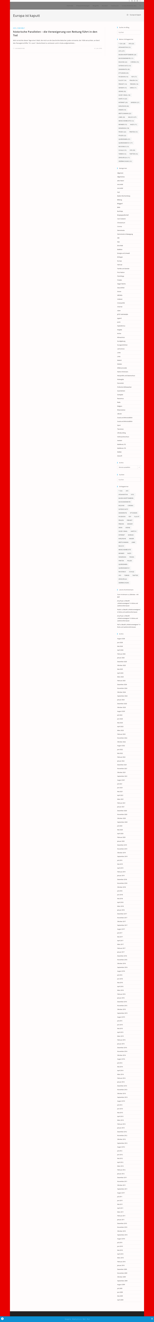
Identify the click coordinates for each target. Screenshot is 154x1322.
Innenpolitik (121, 303)
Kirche (119, 333)
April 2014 (120, 1070)
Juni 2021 (120, 788)
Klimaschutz (121, 337)
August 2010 (121, 1239)
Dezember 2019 (122, 845)
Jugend (119, 318)
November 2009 (122, 1273)
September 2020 (122, 822)
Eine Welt (21, 28)
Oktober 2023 (121, 707)
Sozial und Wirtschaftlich (124, 418)
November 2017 (122, 918)
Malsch (132, 117)
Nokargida (124, 128)
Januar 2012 (120, 1174)
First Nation (121, 272)
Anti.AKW (120, 184)
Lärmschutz (121, 349)
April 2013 (120, 1116)
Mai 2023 (120, 723)
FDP (134, 77)
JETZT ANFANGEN (122, 314)
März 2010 (120, 1258)
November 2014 (122, 1051)
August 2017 (121, 929)
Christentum (121, 223)
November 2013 (122, 1090)
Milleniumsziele (122, 368)
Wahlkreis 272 (121, 444)
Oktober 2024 (121, 692)
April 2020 (120, 833)
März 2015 (120, 1036)
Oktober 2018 (121, 887)
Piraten (133, 132)
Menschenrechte (126, 121)
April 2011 (120, 1208)
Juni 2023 (120, 719)
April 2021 (120, 795)
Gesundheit (120, 288)
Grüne (119, 291)
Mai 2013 (120, 1113)
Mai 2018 (120, 898)
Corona (135, 62)
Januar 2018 (120, 910)
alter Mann (120, 181)
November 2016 (122, 960)
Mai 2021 (120, 791)
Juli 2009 (119, 1288)
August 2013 (121, 1101)
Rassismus (124, 146)
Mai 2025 (120, 669)
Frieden (134, 84)
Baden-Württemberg (127, 55)
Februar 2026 (121, 654)
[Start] (127, 15)
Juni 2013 (120, 1109)
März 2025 (120, 677)
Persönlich (120, 383)
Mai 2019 (120, 864)
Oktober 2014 (121, 1055)
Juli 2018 (119, 891)
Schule (122, 150)
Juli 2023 (119, 715)
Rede (118, 402)
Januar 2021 (120, 807)
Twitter (133, 154)
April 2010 (120, 1254)
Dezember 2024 (122, 684)
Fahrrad (119, 265)
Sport (119, 425)
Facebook (123, 77)
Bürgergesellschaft (123, 215)
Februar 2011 (121, 1216)
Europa (119, 261)
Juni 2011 (120, 1200)
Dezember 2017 (122, 914)
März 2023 (120, 730)
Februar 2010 (121, 1262)
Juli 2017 (119, 933)
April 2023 (120, 726)
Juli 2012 (119, 1151)
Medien (119, 364)
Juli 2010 (119, 1242)
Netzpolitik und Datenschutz (126, 376)
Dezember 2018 (122, 879)
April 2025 (120, 673)
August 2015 (121, 1017)
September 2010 (122, 1235)
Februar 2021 (121, 803)
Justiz (118, 322)
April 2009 (120, 1300)
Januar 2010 (120, 1265)
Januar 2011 (120, 1220)
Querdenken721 (126, 143)
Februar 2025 (121, 681)
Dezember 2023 (122, 704)
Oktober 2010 (121, 1231)
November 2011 (122, 1181)
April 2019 (120, 868)
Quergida (120, 395)
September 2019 (122, 856)
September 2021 (122, 776)
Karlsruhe (124, 106)
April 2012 (120, 1162)
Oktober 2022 (121, 742)
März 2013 (120, 1120)
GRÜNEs (119, 295)
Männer (123, 124)
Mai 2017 (120, 937)
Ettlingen (124, 73)
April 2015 (120, 1032)
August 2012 (121, 1147)
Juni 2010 (120, 1246)
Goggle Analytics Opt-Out (77, 1319)
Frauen (133, 80)
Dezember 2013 (122, 1086)
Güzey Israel (124, 95)
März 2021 (120, 799)
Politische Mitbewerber (124, 387)
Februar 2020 (121, 837)
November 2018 (122, 883)
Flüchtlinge (120, 276)
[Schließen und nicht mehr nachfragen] (152, 1319)
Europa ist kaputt (135, 15)
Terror (122, 154)
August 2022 (121, 746)
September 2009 (122, 1281)
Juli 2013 (119, 1105)
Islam (119, 311)
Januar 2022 (120, 761)
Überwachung (125, 161)
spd (132, 150)
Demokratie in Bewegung (125, 234)
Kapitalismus (121, 326)
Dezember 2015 (122, 1002)
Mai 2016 (120, 982)
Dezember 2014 (122, 1048)
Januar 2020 (120, 841)
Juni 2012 (120, 1155)
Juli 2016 (119, 975)
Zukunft (119, 456)
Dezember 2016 (122, 956)
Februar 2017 (121, 948)
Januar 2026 (120, 658)
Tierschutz (120, 429)
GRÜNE (122, 91)
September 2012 (122, 1143)
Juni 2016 (120, 979)
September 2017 (122, 925)
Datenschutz (125, 66)
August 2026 (121, 639)
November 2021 (122, 768)
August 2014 (121, 1059)
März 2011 (120, 1212)
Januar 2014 (120, 1082)
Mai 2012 (120, 1158)
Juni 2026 (120, 642)
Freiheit (123, 84)
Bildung (123, 62)
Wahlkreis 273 (121, 448)
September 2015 (122, 1013)
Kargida (135, 102)
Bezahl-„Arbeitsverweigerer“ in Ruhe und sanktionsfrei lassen (127, 603)
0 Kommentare (20, 48)
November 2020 (122, 814)
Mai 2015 (120, 1028)
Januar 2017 (120, 952)
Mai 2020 (120, 830)
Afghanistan (125, 47)
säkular (119, 414)
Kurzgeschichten (122, 345)
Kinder (122, 110)
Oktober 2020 (121, 818)
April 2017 (120, 940)
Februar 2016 (121, 994)
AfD (131, 44)
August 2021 (121, 780)
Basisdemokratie (126, 58)
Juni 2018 (120, 895)
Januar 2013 (120, 1128)
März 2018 (120, 906)
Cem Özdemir (121, 219)
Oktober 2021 (121, 772)
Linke (122, 117)
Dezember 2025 (122, 662)
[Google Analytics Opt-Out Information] (2, 1319)
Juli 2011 (119, 1197)
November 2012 (122, 1135)
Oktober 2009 (121, 1277)
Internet (123, 102)
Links (118, 356)
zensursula (124, 157)
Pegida (122, 132)
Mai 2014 (120, 1067)
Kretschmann (125, 113)
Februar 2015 (121, 1040)
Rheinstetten (121, 410)
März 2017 (120, 944)
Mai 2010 (120, 1250)
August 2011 (121, 1193)
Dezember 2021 (122, 765)
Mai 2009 (120, 1296)
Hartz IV (123, 99)
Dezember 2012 (122, 1132)
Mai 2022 (120, 753)
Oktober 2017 (121, 921)
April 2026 (120, 650)
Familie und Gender (123, 269)
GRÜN (133, 88)
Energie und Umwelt (123, 253)
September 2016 (122, 967)
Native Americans (122, 372)
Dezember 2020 (122, 811)
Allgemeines (121, 177)
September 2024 (122, 696)
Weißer (119, 452)
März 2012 (120, 1166)
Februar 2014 (121, 1078)
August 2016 (121, 971)
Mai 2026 (120, 646)
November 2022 (122, 738)
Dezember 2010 (122, 1223)
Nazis (133, 124)
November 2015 (122, 1005)
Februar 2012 (121, 1170)
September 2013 (122, 1097)
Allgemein (120, 173)
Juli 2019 (119, 860)
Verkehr (119, 440)
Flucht (122, 80)
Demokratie (124, 69)
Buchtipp (120, 211)
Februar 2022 (121, 757)
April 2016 (120, 986)
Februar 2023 (121, 734)
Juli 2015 (119, 1021)
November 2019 (122, 849)
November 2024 (122, 688)
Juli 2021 (119, 784)
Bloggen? (120, 203)
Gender (123, 88)
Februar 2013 (121, 1124)
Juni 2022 (120, 749)
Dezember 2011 (122, 1177)
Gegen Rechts (121, 284)
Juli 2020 (119, 826)
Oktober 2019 (121, 853)
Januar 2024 (120, 700)
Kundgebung (121, 341)
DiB (118, 238)
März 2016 (120, 990)
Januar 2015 (120, 1044)
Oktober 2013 (121, 1093)
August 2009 (121, 1284)
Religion (119, 406)
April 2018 (120, 902)
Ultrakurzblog (121, 433)
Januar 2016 (120, 998)
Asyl (14, 28)
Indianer (119, 299)
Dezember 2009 (122, 1269)
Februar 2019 (121, 872)
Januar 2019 (120, 875)
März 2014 (120, 1074)
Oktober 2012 (121, 1139)
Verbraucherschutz (123, 437)
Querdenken (124, 139)
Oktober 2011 (121, 1185)
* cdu (122, 44)
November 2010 (122, 1227)
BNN (118, 207)
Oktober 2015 (121, 1009)
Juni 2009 (120, 1292)
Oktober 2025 (121, 665)
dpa (118, 242)
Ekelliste (119, 249)
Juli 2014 (119, 1063)
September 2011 (122, 1189)
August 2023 (121, 711)
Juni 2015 (120, 1025)
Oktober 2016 (121, 963)
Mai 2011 (120, 1204)
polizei (122, 135)
